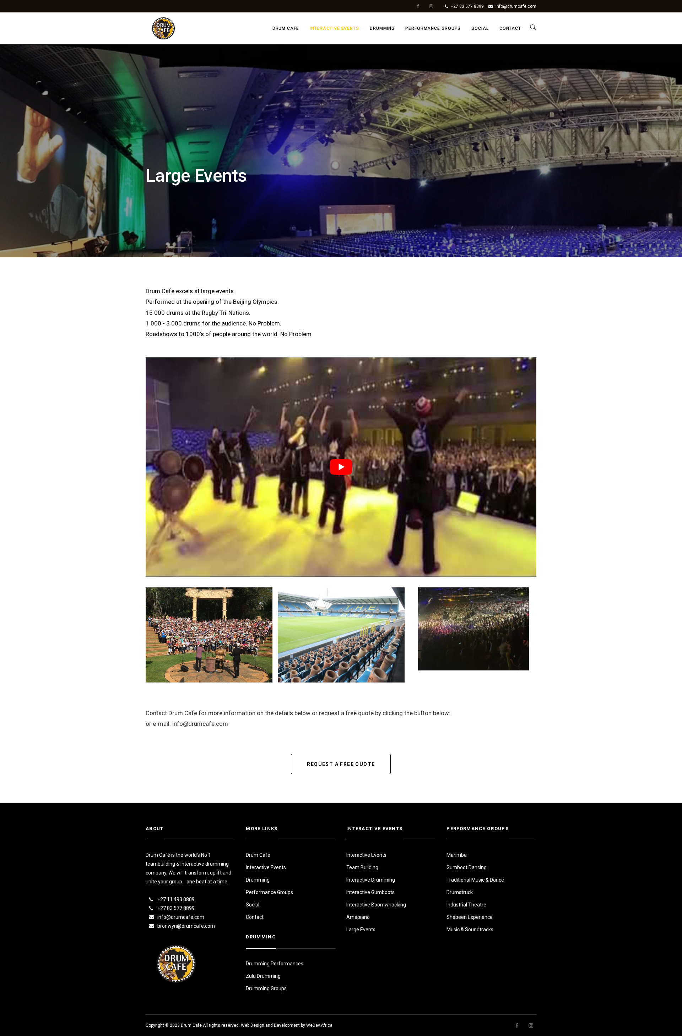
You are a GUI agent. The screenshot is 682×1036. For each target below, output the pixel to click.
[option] (209, 635)
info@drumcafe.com (516, 6)
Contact (510, 28)
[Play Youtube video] (341, 467)
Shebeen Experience (469, 917)
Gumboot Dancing (466, 867)
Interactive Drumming (370, 880)
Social (479, 28)
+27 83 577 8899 (467, 6)
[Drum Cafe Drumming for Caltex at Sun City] (209, 635)
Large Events (360, 929)
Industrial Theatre (466, 905)
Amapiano (358, 917)
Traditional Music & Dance (475, 880)
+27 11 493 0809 (176, 899)
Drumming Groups (266, 988)
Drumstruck (459, 892)
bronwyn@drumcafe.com (186, 926)
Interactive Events (334, 28)
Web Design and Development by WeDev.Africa (286, 1025)
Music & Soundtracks (469, 929)
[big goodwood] (473, 628)
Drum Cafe (285, 28)
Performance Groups (433, 28)
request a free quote (341, 764)
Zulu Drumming (263, 976)
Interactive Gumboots (370, 892)
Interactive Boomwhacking (376, 905)
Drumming (382, 28)
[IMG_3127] (341, 635)
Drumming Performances (274, 963)
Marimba (456, 855)
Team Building (362, 867)
